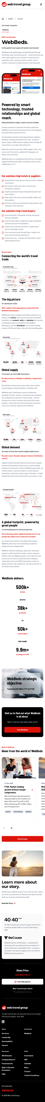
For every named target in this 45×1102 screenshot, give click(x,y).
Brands (11, 19)
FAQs (3, 1074)
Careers (5, 1045)
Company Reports (8, 1059)
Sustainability (7, 1041)
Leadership (6, 1037)
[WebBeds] (8, 1090)
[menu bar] (41, 4)
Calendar (27, 1063)
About (4, 1029)
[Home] (3, 19)
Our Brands (28, 1029)
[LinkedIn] (3, 1021)
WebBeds (27, 1033)
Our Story (5, 1033)
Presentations (7, 1063)
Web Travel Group (13, 1095)
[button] (11, 828)
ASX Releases (7, 1055)
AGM (25, 1059)
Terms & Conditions (31, 1075)
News (26, 1067)
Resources (5, 1051)
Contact (27, 1071)
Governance (28, 1055)
